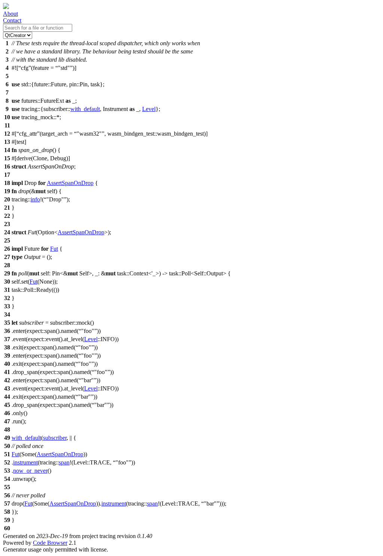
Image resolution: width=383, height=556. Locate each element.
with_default (85, 109)
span (64, 462)
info (35, 199)
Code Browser (50, 543)
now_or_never (30, 470)
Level (149, 109)
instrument (25, 462)
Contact (12, 20)
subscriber (55, 438)
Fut (54, 248)
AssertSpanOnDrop (70, 183)
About (10, 13)
